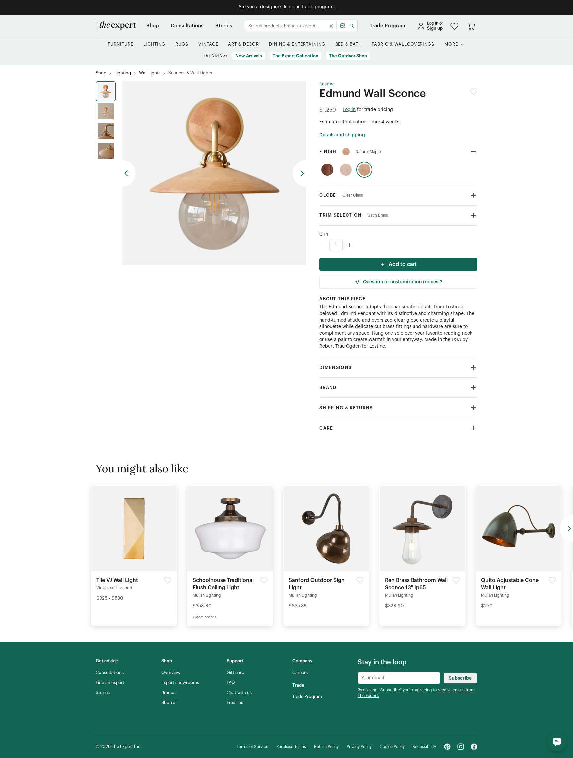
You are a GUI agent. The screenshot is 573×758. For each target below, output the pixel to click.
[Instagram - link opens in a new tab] (460, 746)
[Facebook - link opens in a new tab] (474, 746)
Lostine (327, 84)
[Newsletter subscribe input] (399, 678)
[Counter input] (398, 245)
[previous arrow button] (129, 173)
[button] (454, 26)
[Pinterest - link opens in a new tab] (447, 746)
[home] (116, 26)
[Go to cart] (471, 26)
